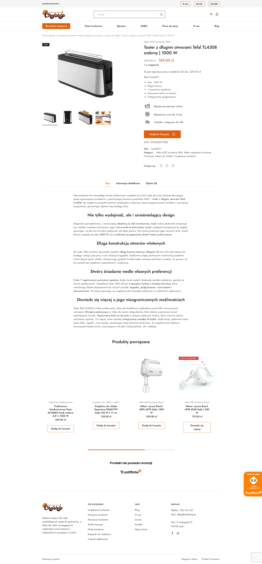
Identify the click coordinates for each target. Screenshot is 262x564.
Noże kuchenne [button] (93, 26)
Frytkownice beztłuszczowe (60, 402)
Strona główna (48, 35)
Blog (216, 26)
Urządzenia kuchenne (66, 35)
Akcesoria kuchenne (98, 519)
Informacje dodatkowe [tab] (128, 183)
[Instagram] (178, 534)
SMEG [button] (144, 26)
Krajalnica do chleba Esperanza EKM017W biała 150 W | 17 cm (106, 409)
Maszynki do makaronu (99, 534)
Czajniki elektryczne (98, 539)
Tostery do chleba (112, 35)
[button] (60, 428)
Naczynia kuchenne (97, 515)
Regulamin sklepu (189, 559)
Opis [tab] (107, 183)
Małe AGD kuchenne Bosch (151, 402)
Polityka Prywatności (211, 559)
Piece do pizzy (170, 26)
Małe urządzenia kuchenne (90, 35)
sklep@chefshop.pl (50, 4)
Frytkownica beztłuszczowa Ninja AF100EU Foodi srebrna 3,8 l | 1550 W (60, 411)
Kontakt (214, 3)
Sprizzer (121, 26)
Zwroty (199, 3)
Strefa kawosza (95, 524)
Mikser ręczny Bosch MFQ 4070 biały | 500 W (151, 409)
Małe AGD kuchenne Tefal (157, 42)
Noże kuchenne (96, 529)
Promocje (148, 156)
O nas (185, 3)
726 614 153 (186, 510)
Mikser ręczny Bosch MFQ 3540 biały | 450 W (197, 409)
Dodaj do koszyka (159, 134)
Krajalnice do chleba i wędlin (106, 402)
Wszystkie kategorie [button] (56, 26)
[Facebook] (172, 533)
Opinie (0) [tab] (151, 183)
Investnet (55, 559)
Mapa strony (141, 529)
